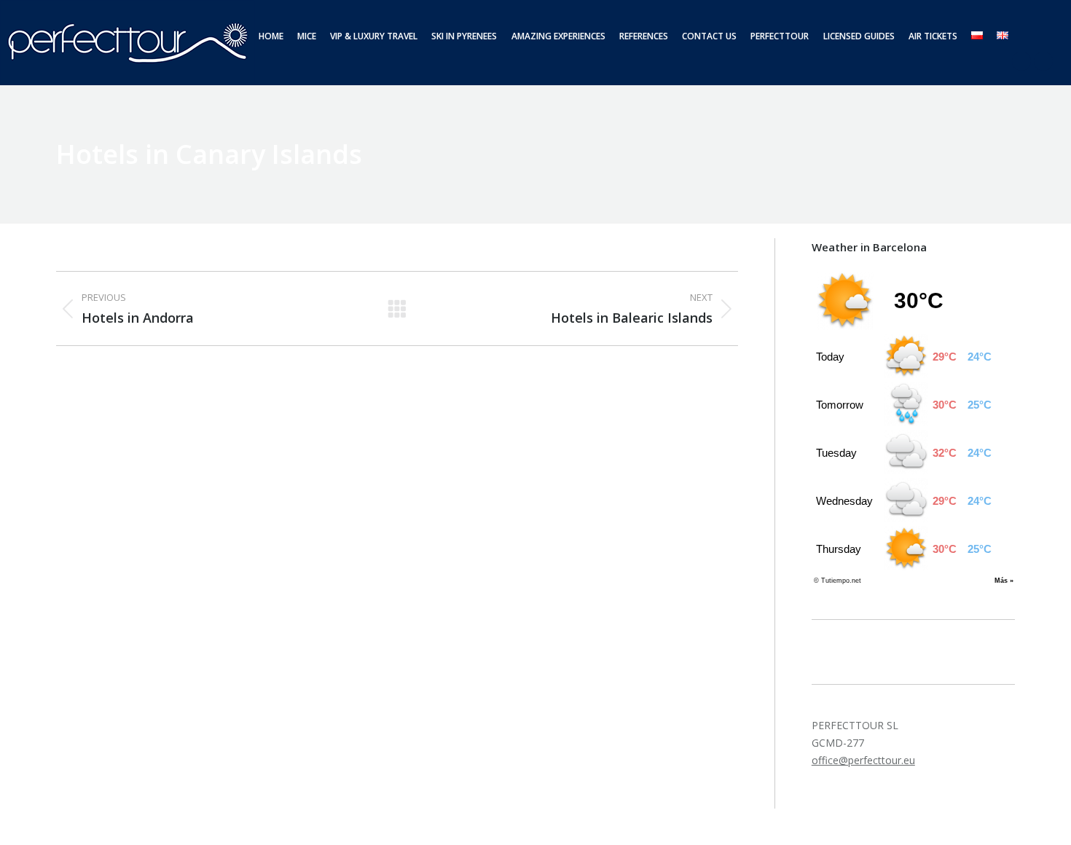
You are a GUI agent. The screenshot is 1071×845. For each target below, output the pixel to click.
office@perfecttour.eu (863, 760)
